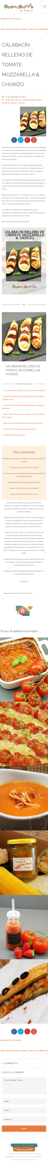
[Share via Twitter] (21, 140)
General (25, 100)
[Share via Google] (34, 140)
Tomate (21, 103)
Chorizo (18, 100)
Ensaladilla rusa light (15, 390)
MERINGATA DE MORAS (11, 19)
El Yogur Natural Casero (17, 435)
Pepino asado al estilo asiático (34, 390)
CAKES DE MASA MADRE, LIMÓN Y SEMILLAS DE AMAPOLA (24, 29)
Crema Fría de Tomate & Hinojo (20, 414)
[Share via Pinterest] (27, 140)
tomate (15, 183)
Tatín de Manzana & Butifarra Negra (21, 405)
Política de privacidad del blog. (24, 1159)
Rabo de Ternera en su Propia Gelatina (22, 429)
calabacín (8, 183)
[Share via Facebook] (14, 140)
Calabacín (9, 100)
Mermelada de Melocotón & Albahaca (22, 396)
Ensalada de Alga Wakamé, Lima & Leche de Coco (26, 423)
